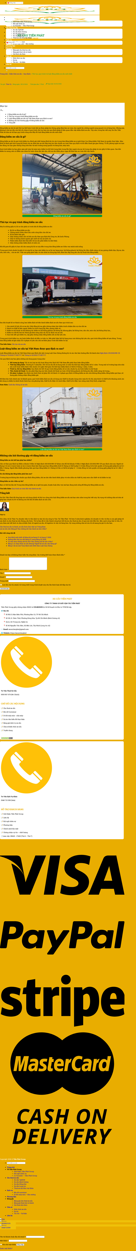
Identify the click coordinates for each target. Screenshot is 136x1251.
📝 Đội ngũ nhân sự (8, 821)
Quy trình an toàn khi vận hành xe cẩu (26, 488)
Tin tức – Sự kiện (19, 62)
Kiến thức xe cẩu (19, 58)
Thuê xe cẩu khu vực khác (22, 38)
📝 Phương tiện (7, 825)
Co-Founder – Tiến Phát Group (23, 26)
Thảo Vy (9, 84)
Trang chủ (10, 17)
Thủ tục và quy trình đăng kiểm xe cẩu (23, 116)
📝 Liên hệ (5, 818)
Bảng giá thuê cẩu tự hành (22, 52)
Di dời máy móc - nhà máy (13, 715)
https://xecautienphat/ (18, 633)
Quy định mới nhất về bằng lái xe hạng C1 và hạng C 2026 (29, 537)
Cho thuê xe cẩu (12, 28)
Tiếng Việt (12, 3)
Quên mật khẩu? (6, 1248)
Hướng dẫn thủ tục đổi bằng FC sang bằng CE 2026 (27, 539)
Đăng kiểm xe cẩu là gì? (17, 114)
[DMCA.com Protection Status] (7, 739)
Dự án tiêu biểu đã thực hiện (14, 719)
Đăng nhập (20, 1244)
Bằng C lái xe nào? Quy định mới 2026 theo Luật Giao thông (30, 546)
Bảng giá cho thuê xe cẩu (22, 50)
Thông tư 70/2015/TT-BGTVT (11, 355)
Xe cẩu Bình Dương (20, 32)
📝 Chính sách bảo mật (9, 829)
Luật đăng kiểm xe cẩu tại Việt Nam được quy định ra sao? (30, 118)
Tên (2, 573)
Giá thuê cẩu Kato (19, 54)
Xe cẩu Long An (18, 36)
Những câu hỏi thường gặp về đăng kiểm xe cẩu (26, 120)
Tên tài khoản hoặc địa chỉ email (13, 1237)
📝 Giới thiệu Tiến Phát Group (12, 814)
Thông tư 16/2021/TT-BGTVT (35, 355)
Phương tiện (10, 46)
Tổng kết (12, 123)
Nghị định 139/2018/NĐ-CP (110, 353)
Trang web (4, 581)
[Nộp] (7, 70)
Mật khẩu (4, 1241)
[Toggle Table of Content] (1, 110)
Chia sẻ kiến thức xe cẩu (12, 727)
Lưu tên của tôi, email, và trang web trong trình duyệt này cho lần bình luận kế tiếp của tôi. (36, 585)
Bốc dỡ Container (9, 712)
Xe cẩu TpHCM (18, 30)
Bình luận (4, 569)
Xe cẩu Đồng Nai (19, 34)
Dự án (15, 60)
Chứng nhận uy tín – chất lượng (15, 832)
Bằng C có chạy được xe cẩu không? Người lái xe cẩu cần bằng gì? (32, 544)
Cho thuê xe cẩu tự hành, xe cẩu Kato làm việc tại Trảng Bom (22, 527)
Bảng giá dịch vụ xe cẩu (12, 723)
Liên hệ (8, 64)
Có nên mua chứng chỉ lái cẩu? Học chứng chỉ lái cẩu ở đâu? (30, 541)
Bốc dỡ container (20, 1192)
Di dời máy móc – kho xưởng (23, 44)
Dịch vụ (9, 40)
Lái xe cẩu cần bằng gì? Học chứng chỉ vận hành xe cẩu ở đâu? (23, 529)
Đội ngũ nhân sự (19, 24)
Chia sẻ (8, 56)
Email (2, 577)
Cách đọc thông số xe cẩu (18, 385)
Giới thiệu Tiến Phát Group (22, 22)
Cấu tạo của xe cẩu (19, 344)
